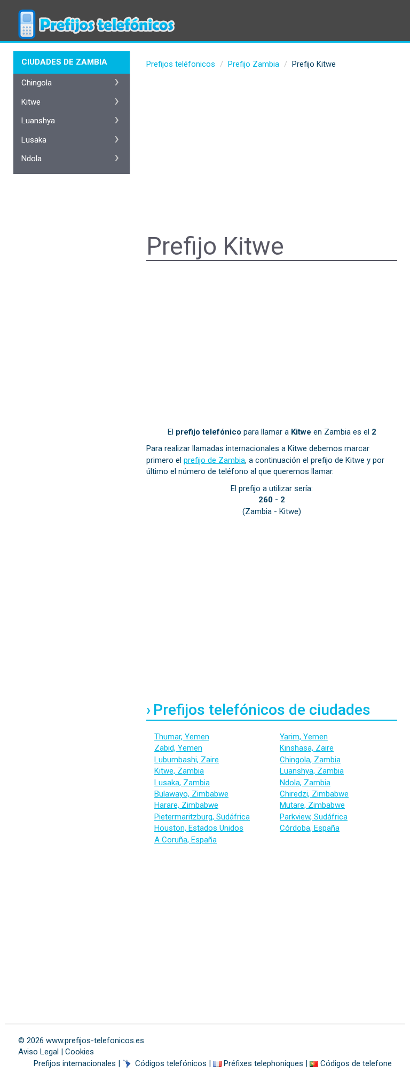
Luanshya (38, 120)
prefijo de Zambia (214, 460)
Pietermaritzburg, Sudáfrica (202, 817)
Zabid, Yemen (178, 748)
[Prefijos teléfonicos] (95, 13)
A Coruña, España (185, 840)
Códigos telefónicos (171, 1063)
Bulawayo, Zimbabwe (191, 794)
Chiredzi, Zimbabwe (314, 794)
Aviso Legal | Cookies (56, 1052)
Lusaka (33, 140)
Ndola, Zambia (305, 782)
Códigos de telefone (356, 1063)
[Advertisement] (271, 152)
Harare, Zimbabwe (186, 805)
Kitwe (31, 102)
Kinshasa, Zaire (307, 748)
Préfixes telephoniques (263, 1063)
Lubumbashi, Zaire (186, 759)
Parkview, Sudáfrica (314, 817)
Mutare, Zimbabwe (312, 805)
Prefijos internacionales (75, 1063)
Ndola (31, 158)
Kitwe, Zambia (179, 771)
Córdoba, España (310, 828)
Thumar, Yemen (181, 737)
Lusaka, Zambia (182, 782)
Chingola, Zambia (310, 759)
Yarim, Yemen (304, 737)
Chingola (36, 83)
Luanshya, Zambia (312, 771)
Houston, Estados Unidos (198, 828)
